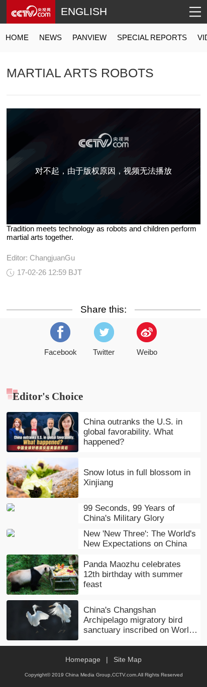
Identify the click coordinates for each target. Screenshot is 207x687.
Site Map (128, 659)
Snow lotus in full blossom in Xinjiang (136, 477)
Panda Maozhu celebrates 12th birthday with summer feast (133, 574)
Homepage (82, 659)
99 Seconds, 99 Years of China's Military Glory (129, 513)
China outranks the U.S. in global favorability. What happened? (132, 432)
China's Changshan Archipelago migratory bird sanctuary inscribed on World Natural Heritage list (138, 620)
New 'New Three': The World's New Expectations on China (139, 538)
